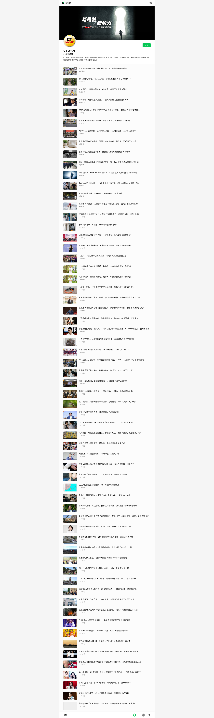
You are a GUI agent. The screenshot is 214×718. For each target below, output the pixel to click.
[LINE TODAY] (62, 3)
